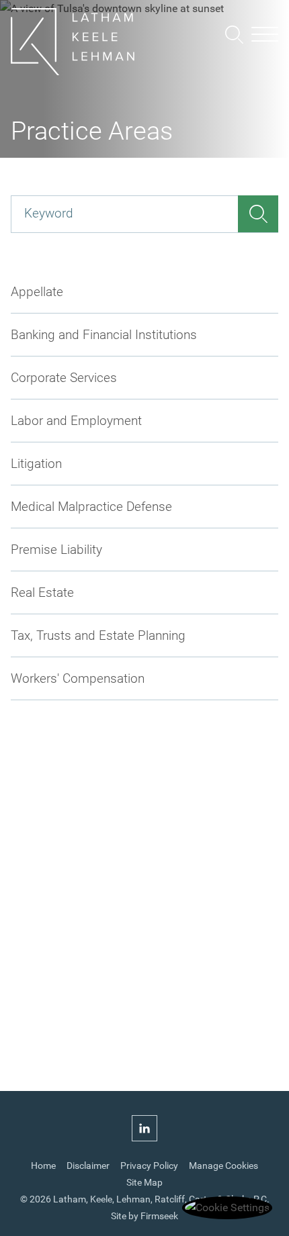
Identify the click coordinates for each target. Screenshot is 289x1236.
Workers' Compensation (77, 678)
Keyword (48, 213)
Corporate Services (64, 377)
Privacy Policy (149, 1166)
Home (43, 1166)
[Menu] (265, 36)
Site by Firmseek (144, 1216)
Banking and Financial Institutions (104, 334)
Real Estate (42, 592)
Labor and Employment (76, 420)
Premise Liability (56, 549)
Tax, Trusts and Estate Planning (98, 635)
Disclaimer (88, 1166)
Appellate (37, 291)
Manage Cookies (223, 1166)
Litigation (36, 463)
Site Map (144, 1182)
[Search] (234, 35)
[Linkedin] (144, 1129)
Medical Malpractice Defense (91, 506)
